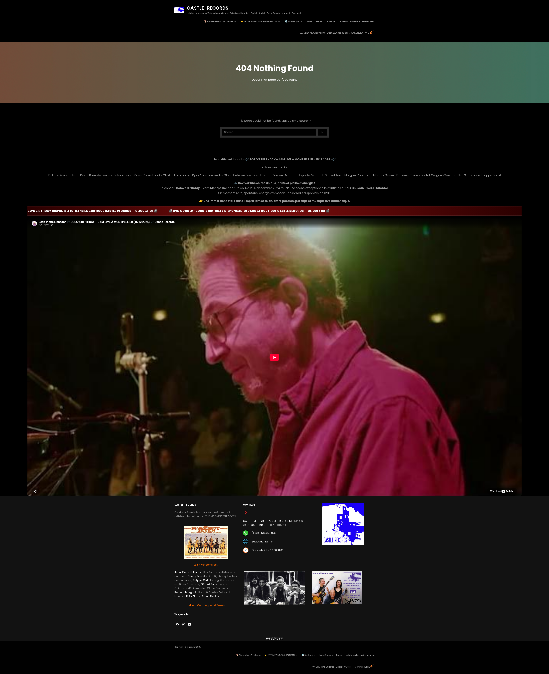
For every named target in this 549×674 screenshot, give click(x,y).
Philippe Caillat (202, 580)
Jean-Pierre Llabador (187, 572)
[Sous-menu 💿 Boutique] (301, 21)
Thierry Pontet (196, 576)
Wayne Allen (182, 614)
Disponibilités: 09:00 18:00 (268, 550)
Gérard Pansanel (211, 584)
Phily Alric (192, 596)
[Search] (322, 132)
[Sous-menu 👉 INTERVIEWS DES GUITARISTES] (279, 21)
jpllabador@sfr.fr (262, 541)
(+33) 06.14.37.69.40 (264, 533)
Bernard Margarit (185, 592)
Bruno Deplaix (210, 596)
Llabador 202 (193, 647)
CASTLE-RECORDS (207, 8)
